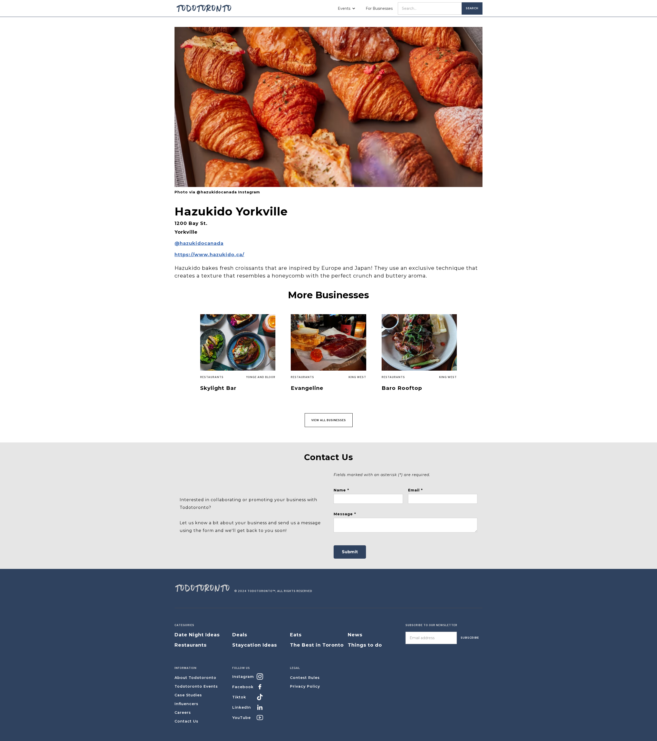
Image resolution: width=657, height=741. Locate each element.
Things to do (365, 645)
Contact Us (186, 721)
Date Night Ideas (197, 635)
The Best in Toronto (317, 645)
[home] (204, 8)
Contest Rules (305, 677)
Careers (183, 712)
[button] (347, 8)
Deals (239, 635)
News (355, 635)
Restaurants (191, 645)
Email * (415, 490)
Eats (296, 635)
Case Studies (188, 695)
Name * (341, 490)
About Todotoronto (195, 677)
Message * (345, 514)
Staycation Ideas (254, 645)
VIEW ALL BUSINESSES (328, 420)
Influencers (186, 704)
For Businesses (379, 8)
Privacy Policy (305, 686)
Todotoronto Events (196, 686)
